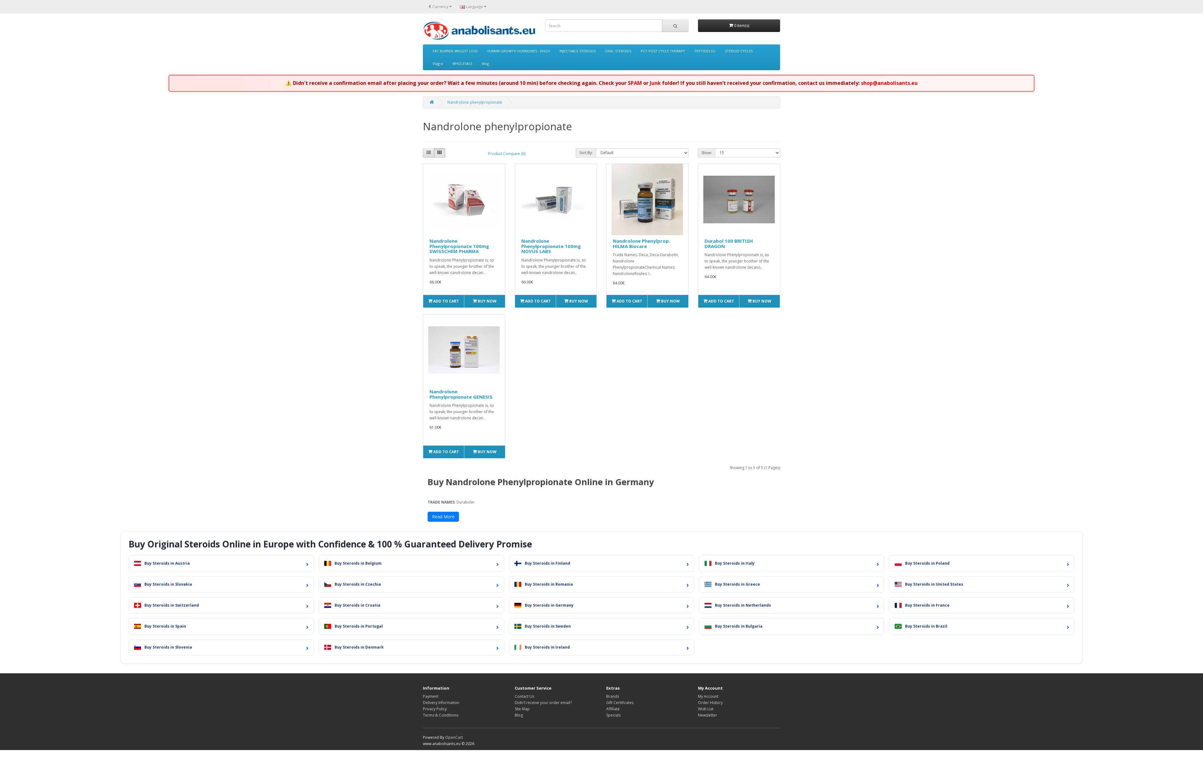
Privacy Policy (435, 709)
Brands (612, 696)
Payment (430, 696)
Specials (613, 715)
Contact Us (524, 696)
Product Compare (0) (506, 153)
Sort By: (586, 152)
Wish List (705, 709)
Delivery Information (441, 702)
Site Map (522, 709)
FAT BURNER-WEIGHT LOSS (455, 51)
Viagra (438, 63)
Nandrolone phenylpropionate (474, 102)
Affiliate (613, 709)
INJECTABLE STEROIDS (578, 51)
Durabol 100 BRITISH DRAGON (729, 243)
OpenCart (454, 737)
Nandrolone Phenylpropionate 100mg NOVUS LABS (551, 246)
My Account (708, 696)
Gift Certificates (619, 702)
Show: (706, 152)
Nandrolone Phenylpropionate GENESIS (461, 394)
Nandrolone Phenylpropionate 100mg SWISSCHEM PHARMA (459, 246)
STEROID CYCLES (739, 51)
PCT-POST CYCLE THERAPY (663, 51)
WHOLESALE (462, 63)
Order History (710, 702)
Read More (443, 517)
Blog (485, 63)
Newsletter (707, 715)
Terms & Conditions (440, 715)
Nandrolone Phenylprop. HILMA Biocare (641, 243)
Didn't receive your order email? (543, 702)
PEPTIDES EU (705, 51)
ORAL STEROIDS (618, 51)
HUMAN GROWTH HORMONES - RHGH (518, 51)
